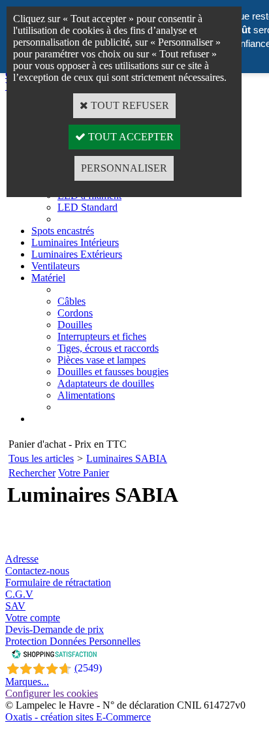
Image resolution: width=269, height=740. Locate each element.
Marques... (27, 681)
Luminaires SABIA (126, 458)
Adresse (22, 558)
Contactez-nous (37, 570)
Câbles (71, 301)
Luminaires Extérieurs (76, 254)
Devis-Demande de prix (54, 629)
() (88, 667)
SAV (15, 605)
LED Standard (87, 207)
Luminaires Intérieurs (75, 242)
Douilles (74, 324)
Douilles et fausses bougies (112, 371)
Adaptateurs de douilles (105, 383)
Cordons (75, 312)
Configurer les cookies (51, 693)
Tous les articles (41, 458)
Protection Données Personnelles (72, 641)
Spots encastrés (62, 230)
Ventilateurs (55, 265)
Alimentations (86, 395)
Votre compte (32, 617)
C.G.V (19, 594)
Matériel (48, 277)
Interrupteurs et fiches (101, 336)
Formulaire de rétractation (58, 582)
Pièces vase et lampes (101, 359)
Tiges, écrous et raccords (108, 348)
